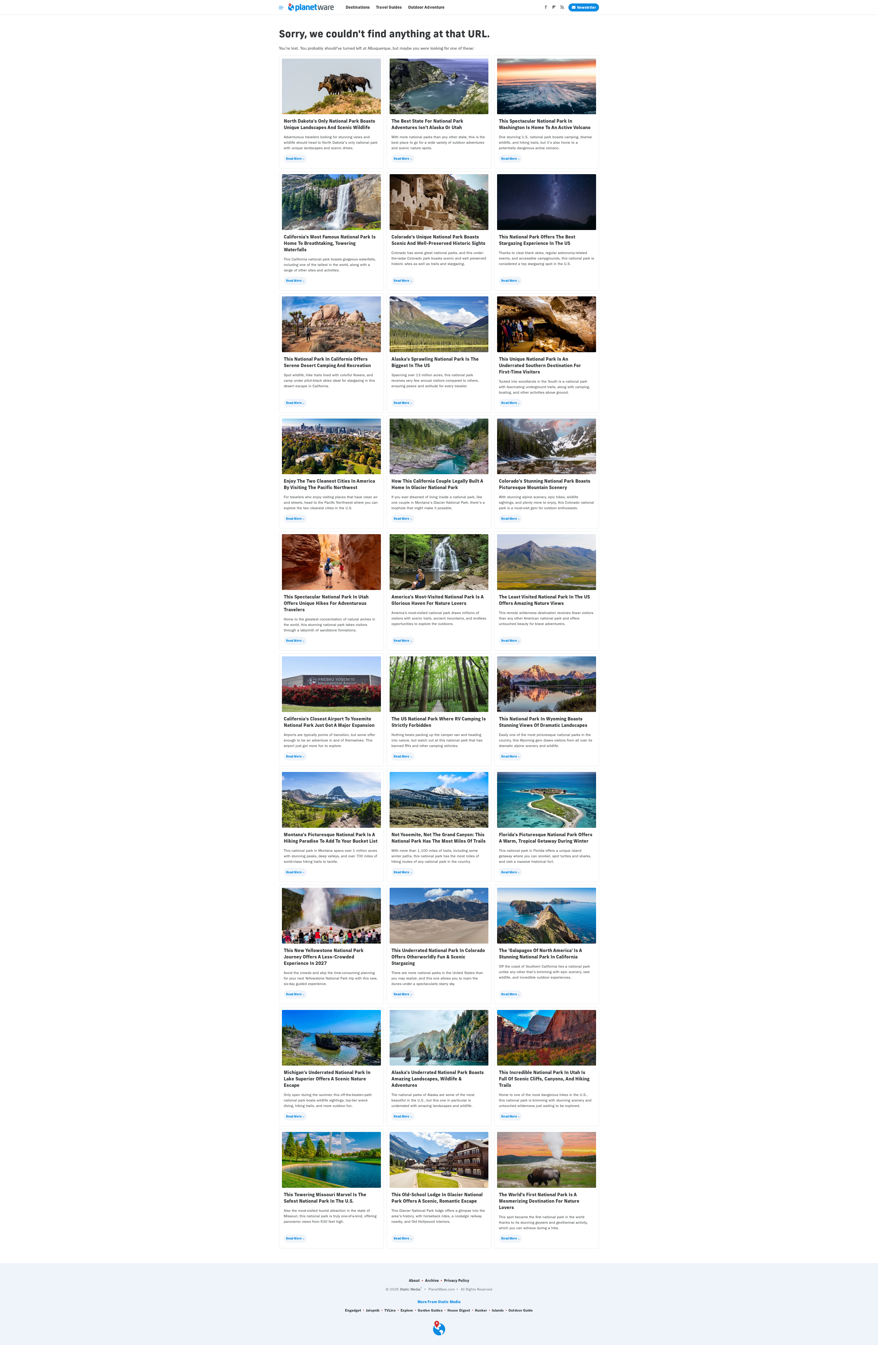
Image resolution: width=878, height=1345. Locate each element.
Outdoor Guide (521, 1310)
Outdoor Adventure (426, 7)
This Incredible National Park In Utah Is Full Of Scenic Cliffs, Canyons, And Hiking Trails (544, 1078)
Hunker (481, 1310)
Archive (432, 1280)
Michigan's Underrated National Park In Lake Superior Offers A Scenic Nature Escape (327, 1078)
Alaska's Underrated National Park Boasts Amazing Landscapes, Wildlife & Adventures (437, 1078)
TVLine (390, 1310)
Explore (407, 1310)
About (414, 1280)
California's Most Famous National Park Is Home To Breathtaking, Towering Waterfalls (330, 243)
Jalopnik (373, 1310)
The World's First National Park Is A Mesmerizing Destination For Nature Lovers (539, 1201)
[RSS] (562, 8)
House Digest (458, 1310)
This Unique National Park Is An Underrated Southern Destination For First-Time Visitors (540, 365)
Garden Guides (430, 1310)
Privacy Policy (456, 1280)
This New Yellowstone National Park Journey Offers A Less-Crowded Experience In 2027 (324, 956)
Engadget (353, 1310)
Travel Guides (389, 7)
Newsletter (586, 7)
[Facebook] (546, 8)
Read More (294, 158)
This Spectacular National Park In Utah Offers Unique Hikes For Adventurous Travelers (326, 603)
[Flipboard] (554, 8)
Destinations (358, 7)
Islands (498, 1310)
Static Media (410, 1289)
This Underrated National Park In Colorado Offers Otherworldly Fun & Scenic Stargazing (438, 956)
